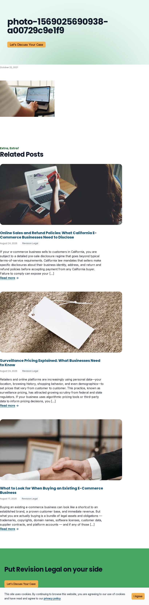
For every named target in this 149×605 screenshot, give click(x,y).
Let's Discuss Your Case (26, 44)
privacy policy (52, 598)
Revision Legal (30, 243)
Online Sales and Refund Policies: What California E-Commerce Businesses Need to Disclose (48, 235)
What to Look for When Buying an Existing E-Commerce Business (51, 490)
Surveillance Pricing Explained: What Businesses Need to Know (50, 362)
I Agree (138, 596)
